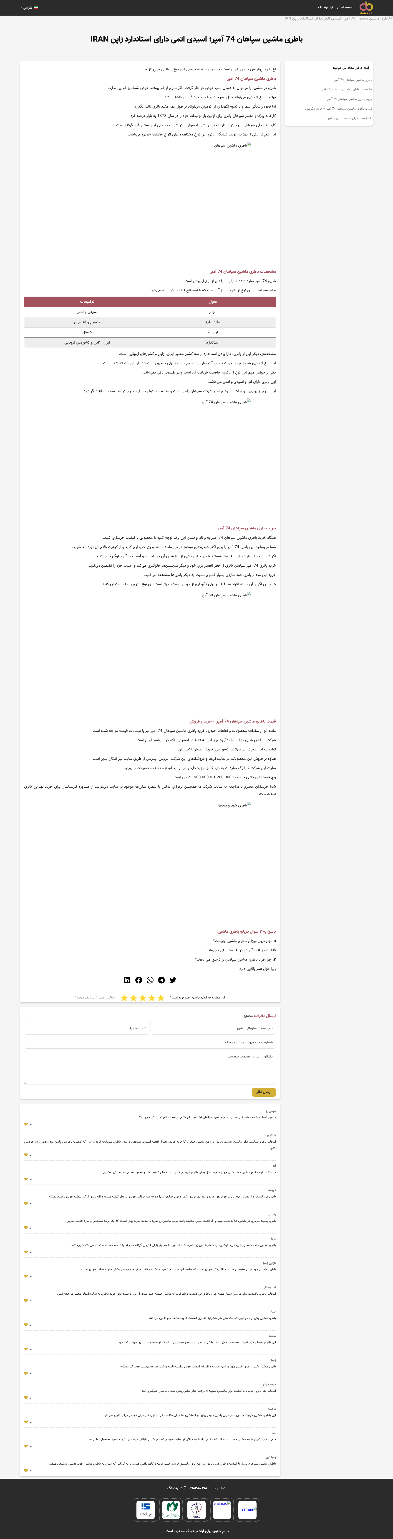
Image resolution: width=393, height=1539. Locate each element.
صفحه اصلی (344, 7)
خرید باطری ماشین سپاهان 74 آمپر (349, 99)
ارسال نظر (264, 1092)
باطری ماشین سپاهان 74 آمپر (353, 80)
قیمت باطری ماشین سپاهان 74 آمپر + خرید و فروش (338, 108)
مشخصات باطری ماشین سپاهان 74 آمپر (346, 89)
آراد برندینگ (325, 7)
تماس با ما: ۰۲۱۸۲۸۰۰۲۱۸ (207, 1488)
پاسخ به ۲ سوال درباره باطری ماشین (349, 118)
